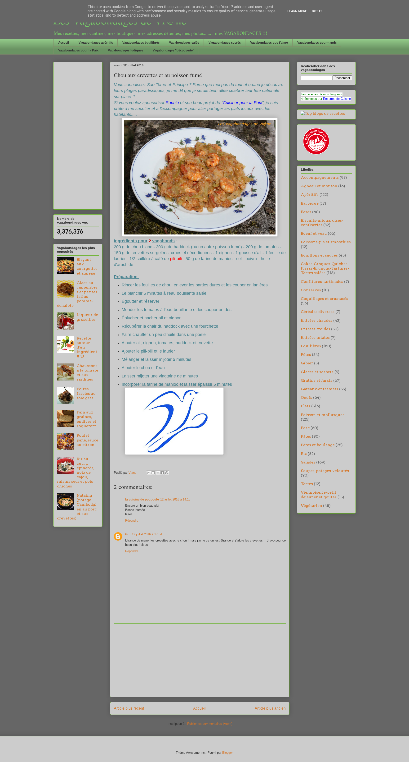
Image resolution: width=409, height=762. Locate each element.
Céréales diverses (317, 311)
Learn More (297, 11)
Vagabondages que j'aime (269, 42)
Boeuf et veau (314, 233)
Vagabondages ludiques (125, 50)
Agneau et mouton (319, 186)
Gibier (307, 363)
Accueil (63, 42)
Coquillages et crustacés (324, 298)
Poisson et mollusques (322, 415)
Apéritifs (310, 194)
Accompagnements (320, 177)
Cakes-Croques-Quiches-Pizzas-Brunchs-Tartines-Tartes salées (325, 268)
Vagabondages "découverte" (173, 50)
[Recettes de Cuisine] (316, 154)
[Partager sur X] (157, 472)
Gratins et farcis (316, 380)
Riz (304, 453)
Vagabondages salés (184, 42)
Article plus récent (129, 708)
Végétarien (311, 505)
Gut (127, 534)
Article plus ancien (270, 708)
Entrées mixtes (315, 337)
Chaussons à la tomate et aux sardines (87, 372)
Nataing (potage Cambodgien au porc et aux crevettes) (77, 506)
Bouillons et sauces (319, 255)
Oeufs (306, 397)
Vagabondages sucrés (225, 42)
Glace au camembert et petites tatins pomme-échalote (77, 294)
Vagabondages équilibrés (141, 42)
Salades (308, 462)
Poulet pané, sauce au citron (87, 440)
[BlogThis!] (153, 472)
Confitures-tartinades (322, 281)
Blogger (227, 752)
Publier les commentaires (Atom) (209, 723)
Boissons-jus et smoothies (326, 242)
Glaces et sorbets (317, 372)
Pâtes (306, 436)
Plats (305, 406)
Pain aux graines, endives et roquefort (86, 419)
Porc (305, 428)
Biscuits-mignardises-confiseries (322, 222)
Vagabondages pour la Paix (78, 50)
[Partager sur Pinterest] (166, 472)
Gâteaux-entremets (319, 389)
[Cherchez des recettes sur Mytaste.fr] (323, 113)
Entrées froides (315, 329)
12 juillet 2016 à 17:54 (147, 534)
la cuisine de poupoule (142, 499)
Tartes (307, 484)
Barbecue (310, 203)
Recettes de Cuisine (337, 99)
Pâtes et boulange (318, 445)
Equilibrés (311, 346)
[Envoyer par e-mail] (148, 472)
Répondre (131, 520)
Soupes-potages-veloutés (325, 470)
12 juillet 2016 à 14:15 (175, 499)
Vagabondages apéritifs (96, 42)
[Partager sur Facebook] (162, 472)
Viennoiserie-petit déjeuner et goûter (319, 494)
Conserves (311, 290)
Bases (306, 212)
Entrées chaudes (316, 320)
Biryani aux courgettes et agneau (87, 266)
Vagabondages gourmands (317, 42)
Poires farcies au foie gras (86, 393)
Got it (317, 11)
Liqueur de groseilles (87, 316)
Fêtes (306, 354)
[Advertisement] (200, 660)
